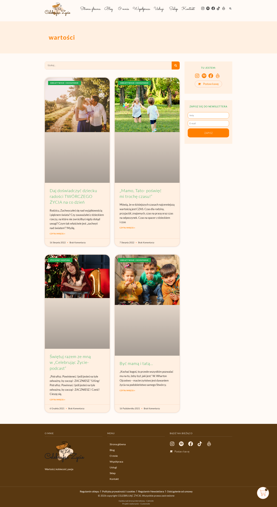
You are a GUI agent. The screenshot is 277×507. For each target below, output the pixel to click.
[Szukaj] (176, 65)
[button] (109, 9)
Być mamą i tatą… (136, 363)
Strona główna (90, 9)
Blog (108, 9)
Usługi (159, 9)
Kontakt (188, 9)
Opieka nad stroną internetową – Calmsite (136, 501)
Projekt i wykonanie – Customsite (136, 504)
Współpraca (141, 9)
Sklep (173, 9)
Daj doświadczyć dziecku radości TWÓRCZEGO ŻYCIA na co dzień (73, 196)
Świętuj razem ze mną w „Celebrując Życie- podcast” (70, 362)
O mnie (123, 9)
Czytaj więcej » (57, 233)
